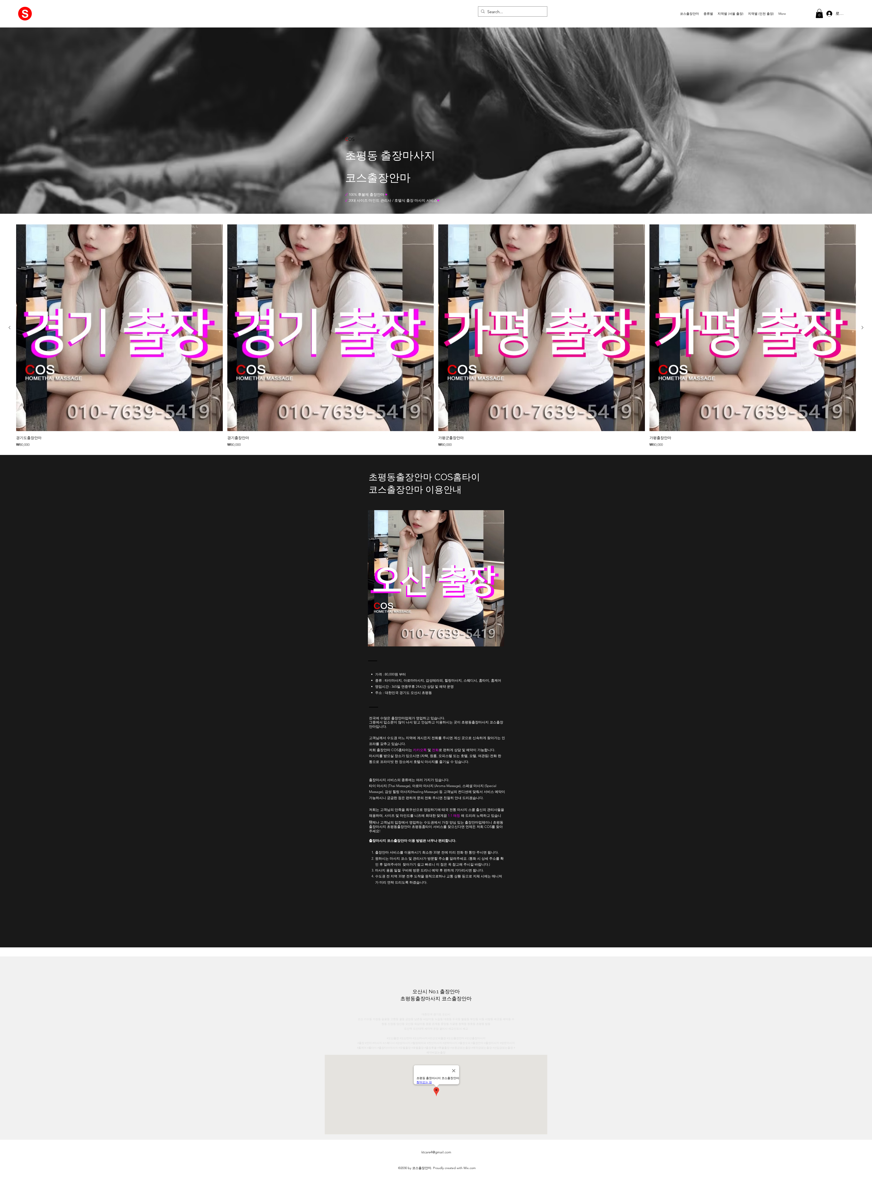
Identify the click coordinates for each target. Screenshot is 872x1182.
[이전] (9, 327)
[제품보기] (119, 327)
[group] (436, 336)
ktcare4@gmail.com (436, 1152)
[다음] (862, 327)
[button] (708, 13)
